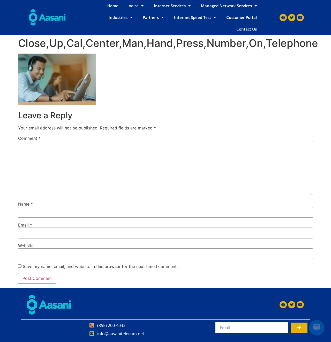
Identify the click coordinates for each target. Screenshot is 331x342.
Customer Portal (241, 17)
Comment (29, 138)
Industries (118, 17)
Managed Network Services (226, 5)
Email (25, 225)
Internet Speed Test (192, 17)
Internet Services (170, 5)
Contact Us (246, 29)
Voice (134, 5)
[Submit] (299, 328)
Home (112, 5)
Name (25, 204)
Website (26, 246)
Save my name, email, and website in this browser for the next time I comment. (100, 266)
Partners (151, 17)
